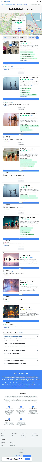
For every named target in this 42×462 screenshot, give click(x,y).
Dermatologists (34, 433)
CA (2, 4)
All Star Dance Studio (26, 308)
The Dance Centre (25, 255)
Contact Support (26, 455)
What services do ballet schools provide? (12, 353)
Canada (2, 435)
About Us (2, 443)
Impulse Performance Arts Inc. (28, 113)
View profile (19, 25)
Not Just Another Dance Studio (29, 77)
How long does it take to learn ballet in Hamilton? (14, 360)
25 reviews (31, 115)
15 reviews (31, 150)
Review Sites (12, 445)
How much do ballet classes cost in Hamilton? (13, 336)
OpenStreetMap (35, 34)
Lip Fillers (22, 435)
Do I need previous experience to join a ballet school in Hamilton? (17, 356)
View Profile (21, 62)
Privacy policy (21, 451)
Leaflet (31, 34)
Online (12, 435)
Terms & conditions (21, 449)
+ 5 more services (23, 60)
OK (27, 459)
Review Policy (21, 452)
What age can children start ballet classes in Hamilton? (15, 363)
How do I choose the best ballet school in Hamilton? (14, 343)
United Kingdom (14, 433)
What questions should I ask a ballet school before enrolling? (16, 346)
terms (18, 458)
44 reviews (18, 23)
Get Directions (18, 28)
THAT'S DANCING (25, 185)
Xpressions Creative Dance (27, 217)
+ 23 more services (23, 131)
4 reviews (31, 257)
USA (2, 433)
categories (3, 430)
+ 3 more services (23, 236)
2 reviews (31, 284)
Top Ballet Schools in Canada (9, 4)
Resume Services (35, 435)
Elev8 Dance (23, 41)
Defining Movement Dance (27, 149)
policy (9, 459)
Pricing (2, 445)
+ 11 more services (23, 96)
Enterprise (3, 442)
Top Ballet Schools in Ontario (22, 4)
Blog (11, 442)
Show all (39, 20)
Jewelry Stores (24, 433)
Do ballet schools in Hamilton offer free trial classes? (15, 350)
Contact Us (12, 443)
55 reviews (31, 43)
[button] (19, 31)
